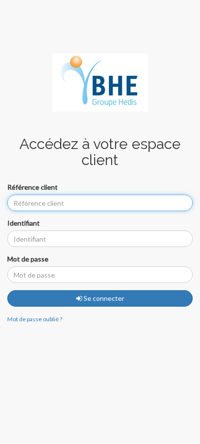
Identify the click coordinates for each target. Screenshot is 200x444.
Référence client (32, 187)
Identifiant (23, 223)
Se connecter (103, 298)
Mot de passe (28, 259)
